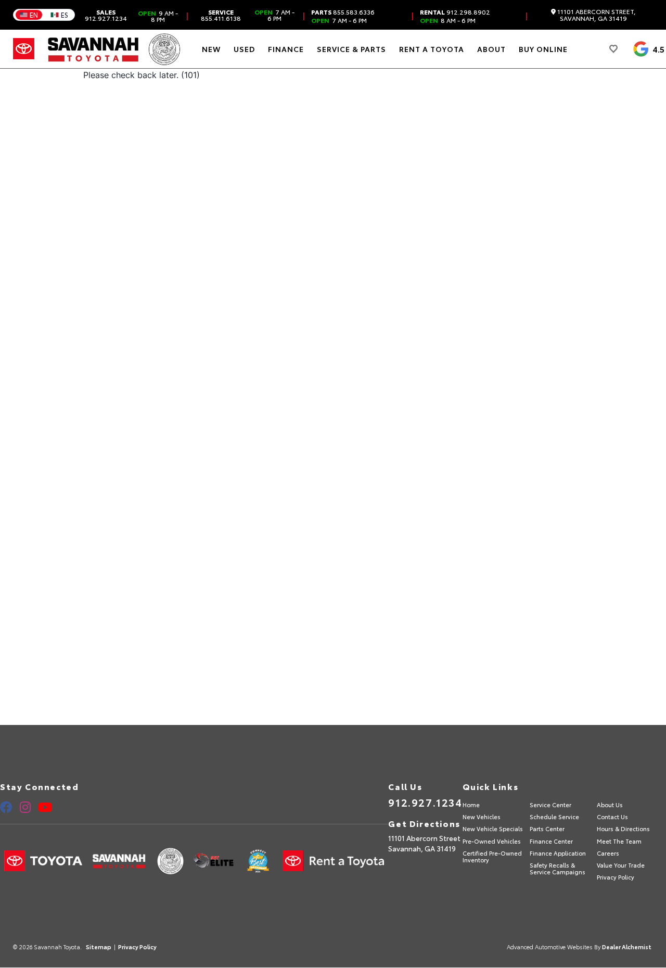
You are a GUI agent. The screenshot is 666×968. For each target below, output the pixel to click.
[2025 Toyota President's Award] (165, 49)
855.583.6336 (343, 12)
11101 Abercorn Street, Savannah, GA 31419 (596, 14)
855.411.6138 (221, 15)
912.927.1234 (106, 15)
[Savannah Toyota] (93, 49)
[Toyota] (23, 49)
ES (64, 14)
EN (34, 14)
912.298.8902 (455, 12)
